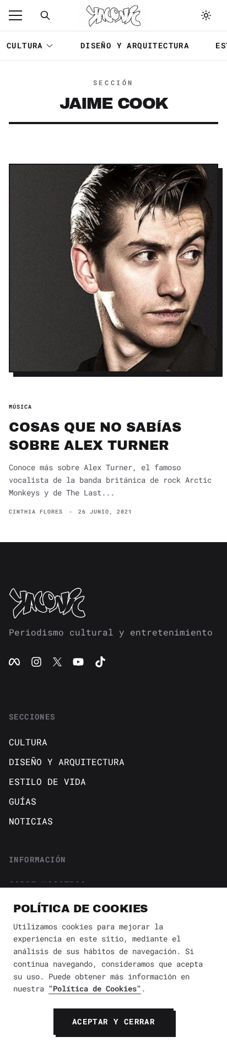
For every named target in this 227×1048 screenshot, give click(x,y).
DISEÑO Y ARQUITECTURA (134, 45)
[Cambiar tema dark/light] (206, 15)
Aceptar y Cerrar (113, 1021)
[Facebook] (14, 661)
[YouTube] (78, 661)
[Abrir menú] (21, 15)
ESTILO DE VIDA (47, 781)
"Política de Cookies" (94, 988)
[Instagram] (36, 661)
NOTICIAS (31, 821)
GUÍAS (22, 801)
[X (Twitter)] (57, 661)
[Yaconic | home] (113, 602)
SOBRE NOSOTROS (47, 884)
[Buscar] (45, 15)
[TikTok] (100, 661)
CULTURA (25, 45)
